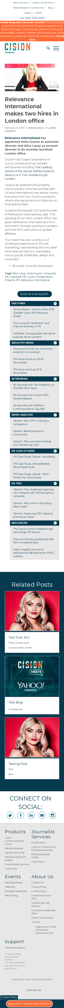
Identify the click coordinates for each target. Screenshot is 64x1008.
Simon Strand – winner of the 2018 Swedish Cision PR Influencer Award (33, 313)
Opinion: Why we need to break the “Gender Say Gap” (32, 443)
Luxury (31, 276)
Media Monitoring (14, 852)
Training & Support (15, 947)
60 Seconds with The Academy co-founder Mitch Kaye (34, 386)
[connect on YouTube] (42, 815)
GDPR (38, 13)
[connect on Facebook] (20, 815)
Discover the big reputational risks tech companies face (33, 541)
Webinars (10, 886)
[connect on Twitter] (10, 815)
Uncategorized (15, 709)
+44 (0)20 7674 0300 (15, 962)
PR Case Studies (23, 450)
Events (28, 647)
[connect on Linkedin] (31, 815)
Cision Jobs (11, 868)
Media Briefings (13, 882)
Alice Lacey (19, 273)
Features (18, 303)
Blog (50, 7)
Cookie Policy (39, 891)
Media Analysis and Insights (15, 858)
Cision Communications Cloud (14, 840)
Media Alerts (38, 842)
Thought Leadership (16, 891)
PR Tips (17, 483)
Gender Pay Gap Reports (40, 904)
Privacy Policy (39, 886)
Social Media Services (17, 864)
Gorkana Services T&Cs (41, 897)
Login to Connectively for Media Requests (43, 848)
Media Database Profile (40, 856)
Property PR (12, 280)
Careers (27, 13)
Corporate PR (18, 276)
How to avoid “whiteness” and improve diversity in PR (31, 325)
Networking (11, 895)
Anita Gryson (34, 273)
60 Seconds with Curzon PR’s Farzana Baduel (30, 397)
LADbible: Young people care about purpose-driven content (34, 335)
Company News (16, 647)
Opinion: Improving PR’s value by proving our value (33, 515)
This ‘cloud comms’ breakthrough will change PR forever (33, 530)
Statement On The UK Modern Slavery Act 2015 (46, 929)
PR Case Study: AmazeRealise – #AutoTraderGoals (32, 465)
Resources (19, 522)
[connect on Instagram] (52, 815)
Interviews (20, 378)
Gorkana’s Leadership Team (43, 912)
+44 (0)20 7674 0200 (32, 18)
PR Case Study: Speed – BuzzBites (34, 456)
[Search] (46, 48)
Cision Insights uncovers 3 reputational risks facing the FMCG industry (33, 553)
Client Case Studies (42, 917)
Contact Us (37, 882)
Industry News (36, 128)
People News (44, 276)
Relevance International (22, 138)
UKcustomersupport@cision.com (15, 967)
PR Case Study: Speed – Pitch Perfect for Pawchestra (31, 476)
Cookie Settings (33, 990)
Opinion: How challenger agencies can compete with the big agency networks (33, 493)
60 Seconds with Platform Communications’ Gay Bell (29, 407)
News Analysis (22, 414)
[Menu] (54, 48)
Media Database (14, 848)
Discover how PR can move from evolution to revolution (33, 350)
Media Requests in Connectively (28, 7)
